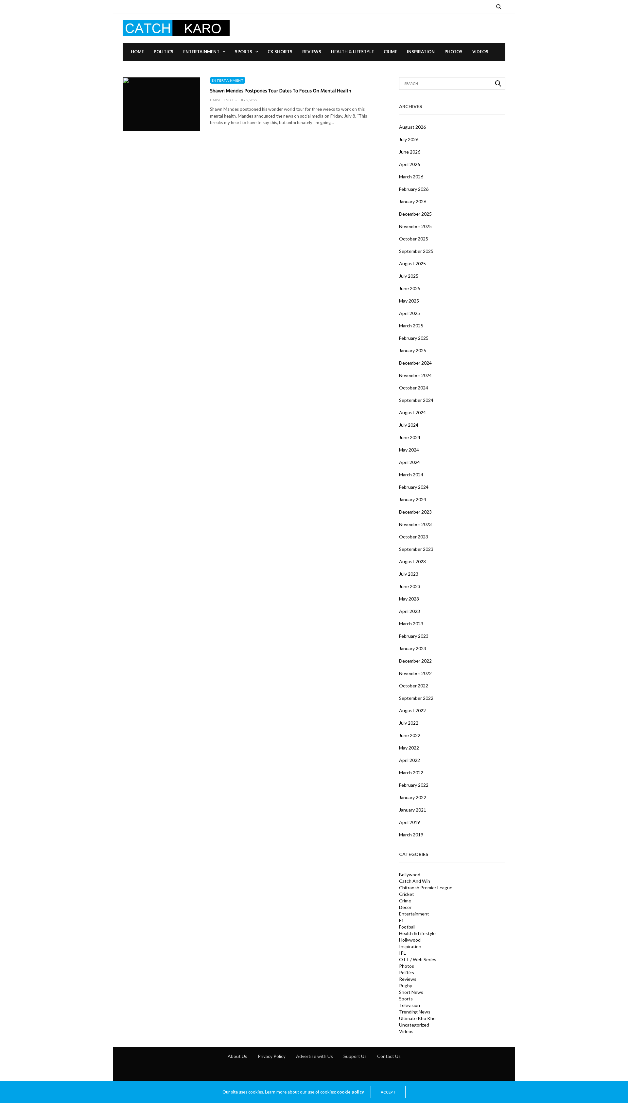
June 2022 (409, 735)
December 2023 (415, 512)
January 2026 (412, 201)
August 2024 (412, 412)
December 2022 (415, 661)
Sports (243, 51)
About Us (237, 1056)
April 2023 (409, 611)
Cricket (406, 894)
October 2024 (413, 387)
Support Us (355, 1056)
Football (407, 927)
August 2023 (412, 561)
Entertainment (201, 51)
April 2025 (409, 313)
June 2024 (409, 437)
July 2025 (408, 276)
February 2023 (413, 636)
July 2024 (408, 425)
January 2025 (412, 350)
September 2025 (416, 251)
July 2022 (408, 723)
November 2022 (415, 673)
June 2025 (409, 288)
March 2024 (411, 474)
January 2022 (412, 797)
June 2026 (409, 152)
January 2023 (412, 648)
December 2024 (415, 363)
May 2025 (409, 301)
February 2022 (413, 785)
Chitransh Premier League (425, 887)
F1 (401, 920)
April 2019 (409, 822)
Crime (390, 51)
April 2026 (409, 164)
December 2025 (415, 214)
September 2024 (416, 400)
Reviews (311, 51)
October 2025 (413, 238)
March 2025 (411, 325)
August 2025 (412, 263)
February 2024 (413, 487)
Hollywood (410, 940)
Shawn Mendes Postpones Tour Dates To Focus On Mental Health (280, 90)
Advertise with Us (314, 1056)
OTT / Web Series (417, 959)
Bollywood (409, 874)
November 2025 (415, 226)
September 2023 (416, 549)
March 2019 (411, 834)
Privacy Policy (272, 1056)
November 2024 (415, 375)
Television (409, 1005)
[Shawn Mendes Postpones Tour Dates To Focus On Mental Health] (161, 104)
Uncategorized (414, 1025)
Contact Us (389, 1056)
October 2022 (413, 685)
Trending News (414, 1012)
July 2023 (408, 574)
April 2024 (409, 462)
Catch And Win (414, 881)
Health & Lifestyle (352, 51)
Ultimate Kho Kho (417, 1018)
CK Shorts (280, 51)
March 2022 (411, 772)
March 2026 (411, 176)
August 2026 (412, 127)
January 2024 (412, 499)
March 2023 (411, 623)
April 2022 (409, 760)
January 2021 (412, 810)
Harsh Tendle (222, 100)
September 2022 (416, 698)
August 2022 (412, 710)
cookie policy (350, 1092)
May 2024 (409, 450)
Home (137, 51)
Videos (480, 51)
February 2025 (413, 338)
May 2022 (409, 747)
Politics (163, 51)
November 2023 (415, 524)
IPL (402, 953)
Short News (411, 992)
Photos (453, 51)
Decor (405, 907)
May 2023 (409, 598)
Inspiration (421, 51)
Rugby (405, 985)
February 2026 (413, 189)
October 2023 (413, 536)
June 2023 (409, 586)
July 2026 (408, 139)
